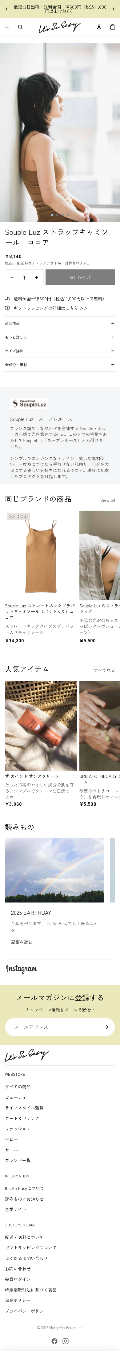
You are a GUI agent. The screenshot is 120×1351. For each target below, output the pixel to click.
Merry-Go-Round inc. (66, 1327)
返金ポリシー (18, 1300)
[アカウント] (99, 27)
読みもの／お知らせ (24, 1199)
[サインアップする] (105, 1027)
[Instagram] (65, 1341)
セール (11, 1150)
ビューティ (15, 1097)
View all (107, 500)
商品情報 (12, 323)
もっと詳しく (16, 337)
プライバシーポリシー (26, 1311)
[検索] (20, 27)
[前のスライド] (7, 9)
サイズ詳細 (14, 350)
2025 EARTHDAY (31, 912)
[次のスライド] (113, 9)
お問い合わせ (18, 1269)
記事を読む (22, 942)
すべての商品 (18, 1086)
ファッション (18, 1129)
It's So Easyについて (24, 1188)
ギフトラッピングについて (31, 1247)
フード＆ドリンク (22, 1118)
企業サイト (15, 1209)
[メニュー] (7, 27)
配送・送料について (24, 1237)
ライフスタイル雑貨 (24, 1108)
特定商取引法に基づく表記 (31, 1290)
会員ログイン (18, 1279)
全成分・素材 (16, 364)
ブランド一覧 (18, 1160)
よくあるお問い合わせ (26, 1258)
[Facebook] (54, 1341)
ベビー (11, 1139)
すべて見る (104, 670)
